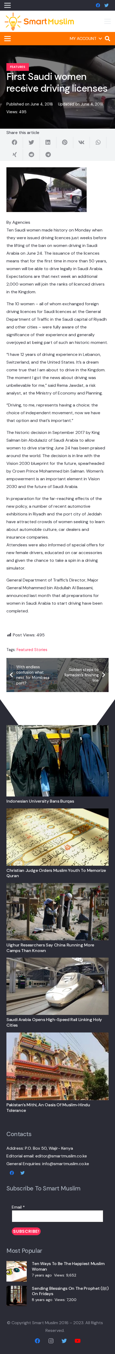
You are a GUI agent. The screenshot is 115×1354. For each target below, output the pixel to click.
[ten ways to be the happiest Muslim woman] (16, 1265)
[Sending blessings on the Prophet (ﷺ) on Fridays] (16, 1289)
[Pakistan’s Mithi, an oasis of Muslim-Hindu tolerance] (57, 1036)
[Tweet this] (31, 142)
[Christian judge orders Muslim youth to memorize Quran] (57, 812)
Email (18, 1207)
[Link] (39, 21)
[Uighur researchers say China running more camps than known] (57, 887)
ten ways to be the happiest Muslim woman (68, 1266)
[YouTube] (77, 1341)
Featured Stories (32, 649)
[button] (86, 38)
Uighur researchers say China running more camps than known (50, 947)
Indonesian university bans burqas (40, 801)
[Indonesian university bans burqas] (57, 729)
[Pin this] (64, 142)
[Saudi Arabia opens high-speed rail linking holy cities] (57, 961)
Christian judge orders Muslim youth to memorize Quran (56, 873)
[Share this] (14, 142)
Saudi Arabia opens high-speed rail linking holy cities (54, 1022)
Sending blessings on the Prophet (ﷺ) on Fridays (70, 1291)
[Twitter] (106, 5)
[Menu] (107, 21)
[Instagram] (50, 1341)
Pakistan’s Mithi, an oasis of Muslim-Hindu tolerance (48, 1107)
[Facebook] (98, 5)
